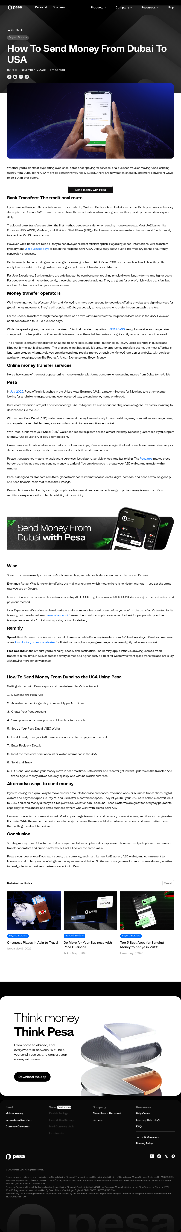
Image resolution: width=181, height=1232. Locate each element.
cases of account (56, 615)
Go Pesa (98, 1120)
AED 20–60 (117, 329)
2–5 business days (36, 248)
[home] (15, 7)
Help (171, 7)
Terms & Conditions (147, 1137)
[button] (99, 7)
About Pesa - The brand (107, 1113)
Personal (41, 7)
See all (168, 883)
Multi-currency (14, 1113)
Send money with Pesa (90, 189)
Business (59, 7)
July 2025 (16, 391)
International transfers (19, 1120)
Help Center (143, 1113)
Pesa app (146, 458)
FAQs (139, 1126)
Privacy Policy (144, 1143)
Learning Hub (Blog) (148, 1120)
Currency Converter (18, 1126)
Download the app (32, 1077)
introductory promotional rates (34, 642)
